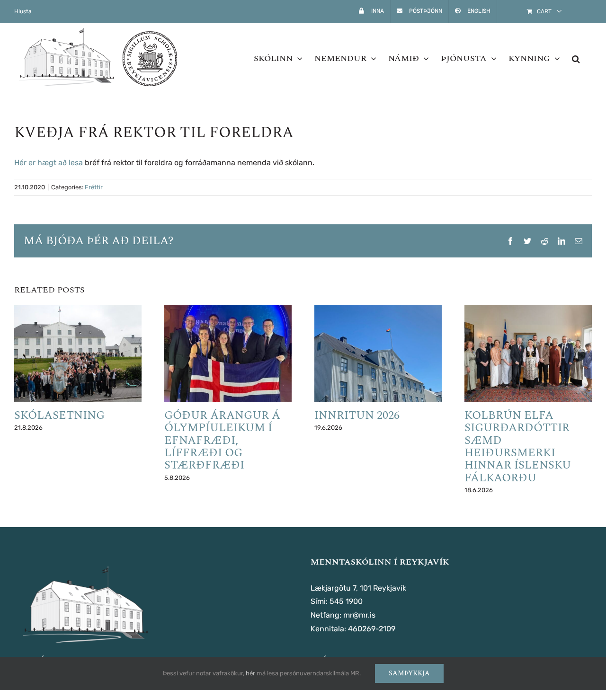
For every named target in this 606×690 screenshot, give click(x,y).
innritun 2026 (357, 415)
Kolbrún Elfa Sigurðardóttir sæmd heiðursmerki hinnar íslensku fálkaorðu (517, 447)
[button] (576, 58)
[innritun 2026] (378, 353)
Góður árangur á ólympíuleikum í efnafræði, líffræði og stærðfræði (222, 440)
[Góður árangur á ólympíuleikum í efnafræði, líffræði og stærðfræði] (228, 353)
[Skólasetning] (78, 353)
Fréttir (94, 187)
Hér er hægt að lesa (48, 162)
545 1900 (346, 601)
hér (250, 673)
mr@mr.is (359, 614)
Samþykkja (409, 673)
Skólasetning (59, 415)
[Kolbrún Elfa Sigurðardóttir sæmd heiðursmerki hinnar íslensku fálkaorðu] (528, 353)
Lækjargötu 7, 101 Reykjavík (358, 588)
